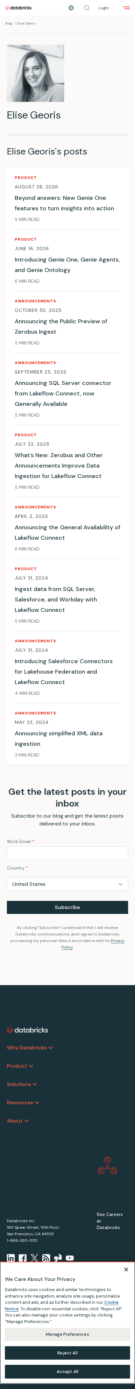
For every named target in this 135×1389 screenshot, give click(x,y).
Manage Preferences (67, 1334)
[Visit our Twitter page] (34, 1258)
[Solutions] (35, 1084)
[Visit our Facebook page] (23, 1258)
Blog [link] (8, 23)
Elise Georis (26, 23)
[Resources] (37, 1103)
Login (104, 7)
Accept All (67, 1371)
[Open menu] (126, 8)
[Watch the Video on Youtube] (70, 1258)
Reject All (67, 1353)
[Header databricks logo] (18, 7)
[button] (87, 8)
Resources (20, 1102)
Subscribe (67, 907)
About (15, 1120)
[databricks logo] (27, 1030)
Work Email (20, 841)
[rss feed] (46, 1258)
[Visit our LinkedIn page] (11, 1258)
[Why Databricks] (50, 1048)
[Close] (126, 1269)
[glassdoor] (58, 1258)
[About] (26, 1121)
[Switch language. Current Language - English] (71, 8)
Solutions (19, 1084)
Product (17, 1065)
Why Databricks (27, 1047)
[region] (67, 1323)
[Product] (31, 1066)
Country (17, 868)
